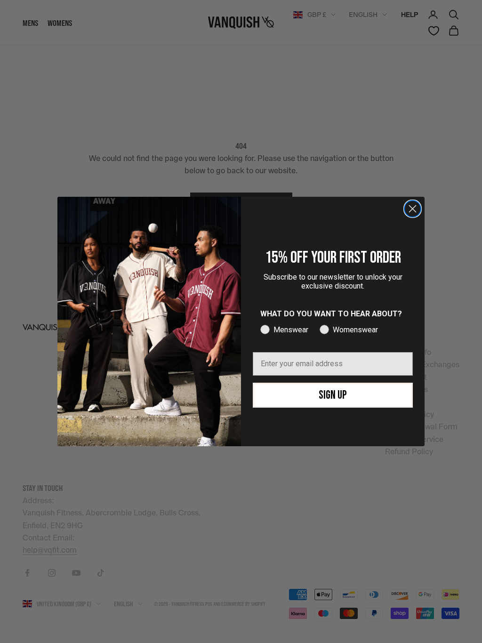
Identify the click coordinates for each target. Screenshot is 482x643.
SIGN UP (333, 395)
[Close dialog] (412, 209)
